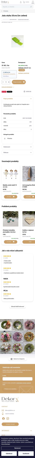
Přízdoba (9, 138)
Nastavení (17, 448)
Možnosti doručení (23, 73)
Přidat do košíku (17, 82)
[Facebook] (3, 418)
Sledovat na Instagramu (19, 359)
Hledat (31, 6)
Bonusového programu (9, 74)
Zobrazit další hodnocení (17, 306)
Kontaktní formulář (10, 424)
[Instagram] (7, 418)
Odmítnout (9, 453)
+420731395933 (9, 413)
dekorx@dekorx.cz (10, 410)
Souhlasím (26, 453)
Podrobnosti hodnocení (23, 19)
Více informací (5, 444)
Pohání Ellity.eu (6, 76)
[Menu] (33, 2)
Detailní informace (7, 87)
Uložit (4, 91)
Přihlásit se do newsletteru (10, 389)
